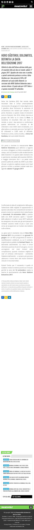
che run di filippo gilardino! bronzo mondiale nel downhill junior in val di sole (16, 478)
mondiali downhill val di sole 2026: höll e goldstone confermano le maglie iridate (16, 466)
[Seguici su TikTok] (2, 2)
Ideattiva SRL (20, 526)
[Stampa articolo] (9, 96)
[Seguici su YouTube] (7, 2)
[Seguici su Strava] (10, 2)
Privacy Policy (8, 524)
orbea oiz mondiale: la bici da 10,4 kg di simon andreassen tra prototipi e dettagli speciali (17, 472)
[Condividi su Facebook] (2, 96)
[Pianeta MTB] (8, 507)
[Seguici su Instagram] (5, 2)
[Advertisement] (17, 27)
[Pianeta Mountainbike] (3, 6)
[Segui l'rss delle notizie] (5, 96)
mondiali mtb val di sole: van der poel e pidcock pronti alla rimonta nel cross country (16, 490)
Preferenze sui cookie (19, 524)
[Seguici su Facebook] (12, 2)
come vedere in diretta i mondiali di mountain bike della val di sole (15, 460)
